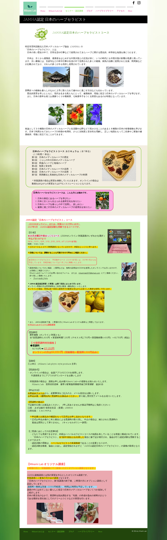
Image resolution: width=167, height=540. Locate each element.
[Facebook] (134, 3)
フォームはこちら (40, 278)
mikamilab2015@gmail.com (89, 273)
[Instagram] (139, 3)
